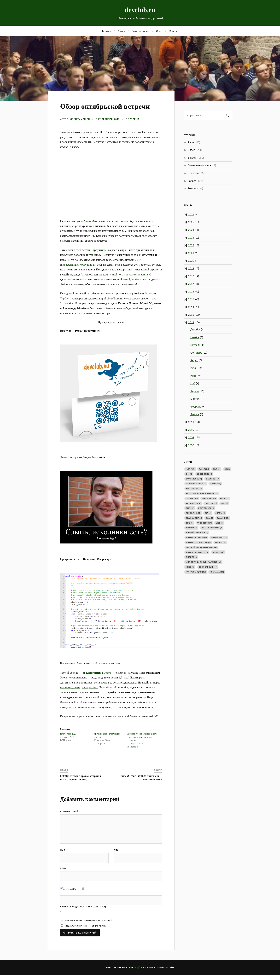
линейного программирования (129, 274)
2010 (191, 429)
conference (194, 479)
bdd (216, 469)
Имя (63, 850)
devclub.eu (140, 10)
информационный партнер (204, 562)
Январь (194, 414)
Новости (193, 173)
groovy (192, 498)
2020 (191, 260)
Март (193, 398)
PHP (190, 508)
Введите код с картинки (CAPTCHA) (83, 906)
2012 (191, 322)
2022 (191, 245)
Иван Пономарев (197, 552)
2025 (191, 221)
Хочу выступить (140, 31)
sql (209, 518)
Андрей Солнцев (197, 532)
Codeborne (204, 474)
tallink (223, 518)
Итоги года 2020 (68, 733)
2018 (191, 276)
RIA (208, 513)
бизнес (191, 557)
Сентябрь (196, 352)
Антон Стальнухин (198, 542)
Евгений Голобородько (201, 547)
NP (133, 250)
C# (227, 469)
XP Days (191, 528)
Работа (192, 180)
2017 (191, 283)
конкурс (108, 293)
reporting (193, 513)
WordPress (129, 967)
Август (194, 360)
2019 (191, 268)
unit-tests (204, 523)
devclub (212, 479)
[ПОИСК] (227, 115)
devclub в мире (196, 484)
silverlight (194, 518)
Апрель (194, 391)
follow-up (194, 488)
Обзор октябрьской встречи (105, 106)
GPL (92, 236)
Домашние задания (199, 165)
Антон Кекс (219, 537)
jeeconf (211, 503)
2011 (191, 421)
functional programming (202, 493)
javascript (193, 503)
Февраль (195, 406)
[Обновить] (83, 888)
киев (190, 567)
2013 (191, 314)
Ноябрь (194, 337)
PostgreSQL (206, 508)
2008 (191, 445)
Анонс (191, 142)
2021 (191, 252)
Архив (121, 31)
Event (215, 484)
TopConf (65, 298)
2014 (191, 306)
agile (204, 469)
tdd (189, 523)
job (224, 503)
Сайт (63, 868)
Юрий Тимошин (80, 119)
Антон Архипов (196, 537)
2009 (191, 437)
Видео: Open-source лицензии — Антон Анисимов (141, 777)
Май (192, 383)
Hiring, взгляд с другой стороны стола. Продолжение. (80, 777)
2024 (191, 229)
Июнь (193, 375)
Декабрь (195, 329)
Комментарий (70, 811)
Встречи (133, 119)
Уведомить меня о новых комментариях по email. (88, 920)
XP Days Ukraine (212, 528)
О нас (159, 31)
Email (118, 850)
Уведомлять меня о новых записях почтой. (85, 925)
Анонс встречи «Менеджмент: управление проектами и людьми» (142, 737)
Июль (193, 367)
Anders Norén (165, 967)
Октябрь (195, 344)
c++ (189, 474)
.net (190, 469)
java (224, 498)
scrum (220, 513)
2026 (191, 214)
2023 (191, 237)
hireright (209, 498)
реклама (217, 572)
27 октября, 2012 (109, 119)
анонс (218, 552)
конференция (196, 572)
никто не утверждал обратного (79, 687)
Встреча (173, 31)
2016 (191, 291)
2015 (191, 299)
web (219, 523)
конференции (208, 567)
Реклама (106, 31)
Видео (191, 149)
